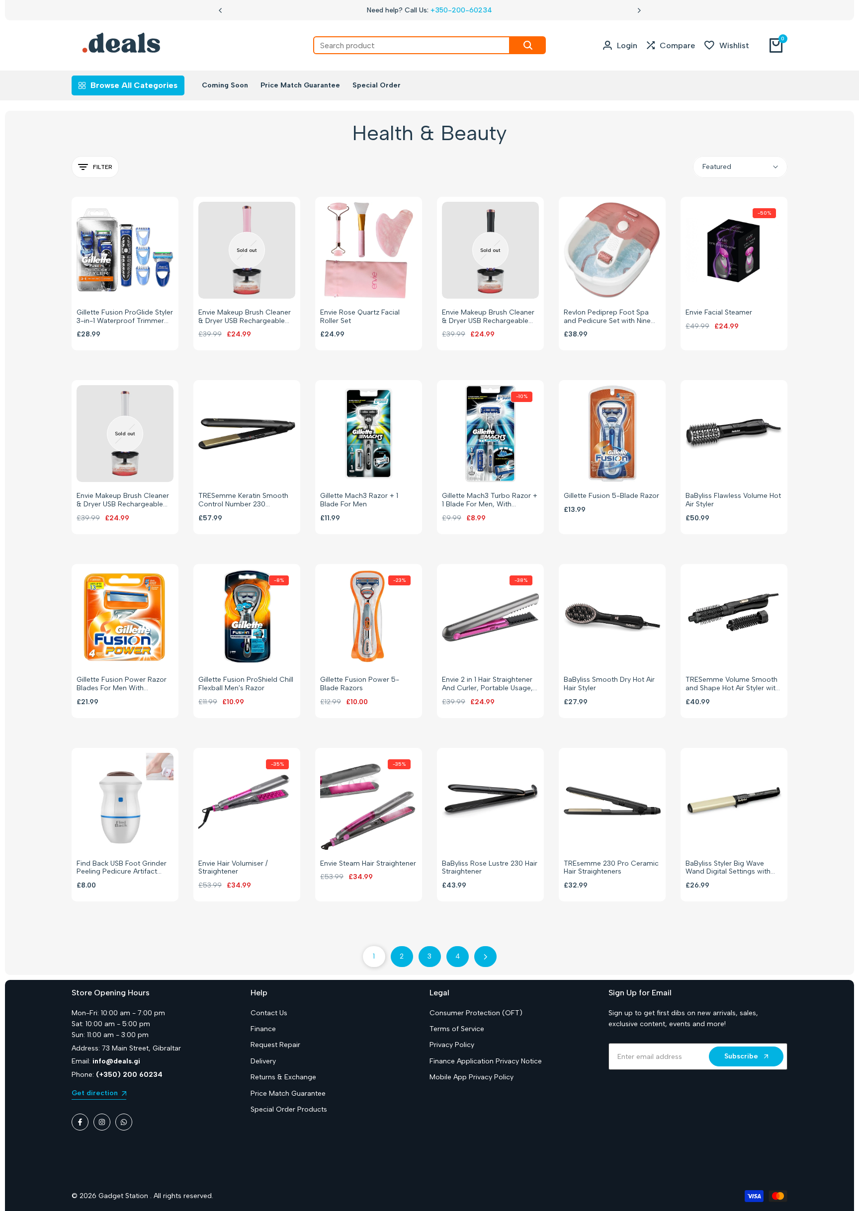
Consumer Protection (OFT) (476, 1013)
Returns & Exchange (283, 1077)
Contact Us (269, 1013)
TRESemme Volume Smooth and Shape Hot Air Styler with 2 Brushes (732, 684)
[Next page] (485, 956)
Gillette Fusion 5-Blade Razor (611, 496)
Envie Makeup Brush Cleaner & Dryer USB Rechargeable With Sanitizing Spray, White (123, 500)
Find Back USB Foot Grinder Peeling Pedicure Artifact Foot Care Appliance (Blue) (122, 868)
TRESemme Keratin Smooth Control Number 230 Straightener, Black (243, 500)
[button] (114, 281)
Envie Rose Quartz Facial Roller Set (360, 317)
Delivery (263, 1061)
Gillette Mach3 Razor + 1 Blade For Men (359, 500)
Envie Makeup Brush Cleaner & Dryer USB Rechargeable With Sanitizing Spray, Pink (244, 317)
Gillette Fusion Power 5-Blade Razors (359, 684)
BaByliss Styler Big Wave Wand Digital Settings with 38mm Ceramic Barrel (728, 868)
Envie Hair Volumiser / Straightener (232, 868)
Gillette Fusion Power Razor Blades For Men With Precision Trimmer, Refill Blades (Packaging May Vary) (124, 684)
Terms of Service (457, 1029)
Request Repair (275, 1045)
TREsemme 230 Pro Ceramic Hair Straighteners (611, 868)
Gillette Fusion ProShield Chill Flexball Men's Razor (245, 684)
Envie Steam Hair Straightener (368, 864)
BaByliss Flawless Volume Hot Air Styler (733, 500)
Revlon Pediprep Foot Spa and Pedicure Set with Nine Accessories (607, 317)
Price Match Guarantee (288, 1093)
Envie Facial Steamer (719, 313)
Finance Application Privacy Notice (486, 1061)
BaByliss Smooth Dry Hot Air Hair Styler (609, 684)
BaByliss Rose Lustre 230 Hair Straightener (489, 868)
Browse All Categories (133, 85)
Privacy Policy (452, 1045)
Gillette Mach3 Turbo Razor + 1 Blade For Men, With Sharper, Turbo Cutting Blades (489, 500)
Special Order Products (289, 1109)
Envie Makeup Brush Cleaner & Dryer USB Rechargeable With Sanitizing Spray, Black (488, 317)
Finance (263, 1029)
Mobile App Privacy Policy (472, 1077)
